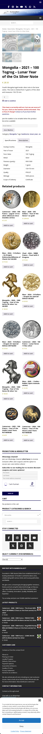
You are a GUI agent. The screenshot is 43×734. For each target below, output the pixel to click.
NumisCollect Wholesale (28, 679)
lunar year (34, 134)
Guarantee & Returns (9, 666)
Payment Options (8, 664)
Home (4, 29)
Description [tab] (23, 140)
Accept (21, 720)
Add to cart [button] (8, 225)
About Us (5, 655)
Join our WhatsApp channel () (16, 459)
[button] (40, 700)
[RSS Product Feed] (34, 7)
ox (40, 134)
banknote (25, 134)
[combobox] (21, 514)
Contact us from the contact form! (13, 650)
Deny (21, 726)
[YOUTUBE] (21, 7)
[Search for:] (21, 23)
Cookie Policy (15, 731)
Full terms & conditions (9, 673)
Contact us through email (10, 691)
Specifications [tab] (10, 140)
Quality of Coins (7, 668)
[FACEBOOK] (9, 7)
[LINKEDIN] (17, 7)
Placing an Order (7, 657)
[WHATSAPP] (30, 7)
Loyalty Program (7, 659)
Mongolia (19, 29)
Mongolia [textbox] (20, 515)
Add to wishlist (10, 101)
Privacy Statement (25, 731)
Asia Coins (11, 29)
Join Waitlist (8, 130)
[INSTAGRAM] (13, 7)
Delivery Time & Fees (9, 661)
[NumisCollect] (21, 14)
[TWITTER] (26, 7)
